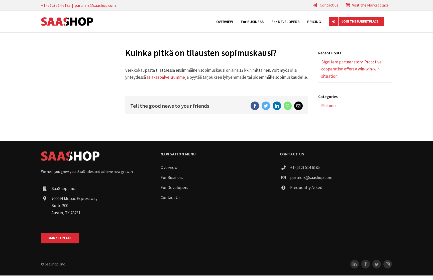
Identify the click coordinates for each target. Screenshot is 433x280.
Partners (329, 105)
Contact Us (170, 197)
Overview (169, 167)
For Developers (174, 187)
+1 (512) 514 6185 (305, 167)
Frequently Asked (306, 187)
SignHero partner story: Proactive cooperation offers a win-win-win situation (351, 69)
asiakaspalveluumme (166, 77)
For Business (172, 177)
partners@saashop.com (95, 5)
